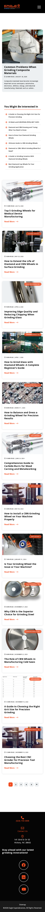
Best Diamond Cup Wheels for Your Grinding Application (21, 165)
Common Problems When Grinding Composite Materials (20, 70)
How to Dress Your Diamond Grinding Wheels (22, 136)
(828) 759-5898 (22, 821)
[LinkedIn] (23, 877)
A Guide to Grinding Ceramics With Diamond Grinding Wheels (21, 157)
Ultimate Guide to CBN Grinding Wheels (23, 143)
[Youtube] (23, 889)
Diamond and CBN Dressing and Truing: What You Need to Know (23, 128)
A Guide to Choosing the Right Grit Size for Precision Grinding (24, 115)
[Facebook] (23, 865)
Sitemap (22, 904)
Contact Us (23, 831)
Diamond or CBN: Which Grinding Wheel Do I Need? (25, 149)
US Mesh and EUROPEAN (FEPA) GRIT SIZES (24, 122)
